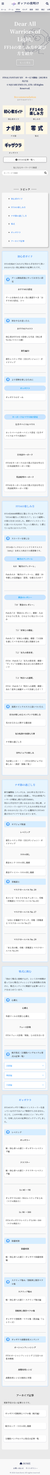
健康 (31, 9)
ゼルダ (24, 9)
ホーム (3, 9)
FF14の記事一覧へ (26, 159)
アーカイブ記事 (17, 241)
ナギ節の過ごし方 (25, 785)
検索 (45, 172)
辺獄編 (9, 1065)
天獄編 (9, 1084)
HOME (26, 1463)
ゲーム (10, 9)
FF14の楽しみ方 (18, 207)
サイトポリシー (32, 1468)
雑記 (43, 9)
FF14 (18, 9)
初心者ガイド (25, 256)
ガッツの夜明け (27, 3)
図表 (37, 9)
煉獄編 (9, 1075)
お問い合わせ (18, 1468)
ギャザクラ (16, 232)
